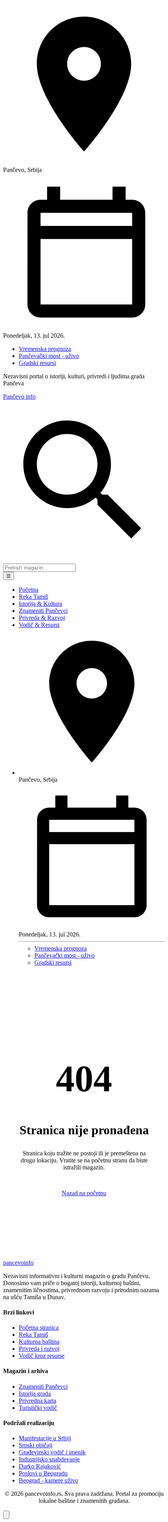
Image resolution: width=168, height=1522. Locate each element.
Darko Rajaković (40, 1466)
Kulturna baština (39, 1341)
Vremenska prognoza (45, 349)
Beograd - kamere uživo (48, 1480)
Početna (28, 589)
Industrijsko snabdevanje (49, 1459)
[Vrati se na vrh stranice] (6, 1515)
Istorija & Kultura (40, 603)
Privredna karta (37, 1400)
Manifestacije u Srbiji (45, 1438)
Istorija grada (35, 1393)
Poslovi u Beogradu (43, 1473)
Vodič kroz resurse (41, 1355)
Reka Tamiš (33, 596)
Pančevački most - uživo (49, 356)
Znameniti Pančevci (43, 610)
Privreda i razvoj (39, 1348)
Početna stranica (39, 1327)
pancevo (18, 1262)
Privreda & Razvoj (42, 617)
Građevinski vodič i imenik (52, 1452)
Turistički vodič (38, 1407)
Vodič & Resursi (39, 624)
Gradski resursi (37, 363)
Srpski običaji (35, 1445)
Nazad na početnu (84, 1193)
